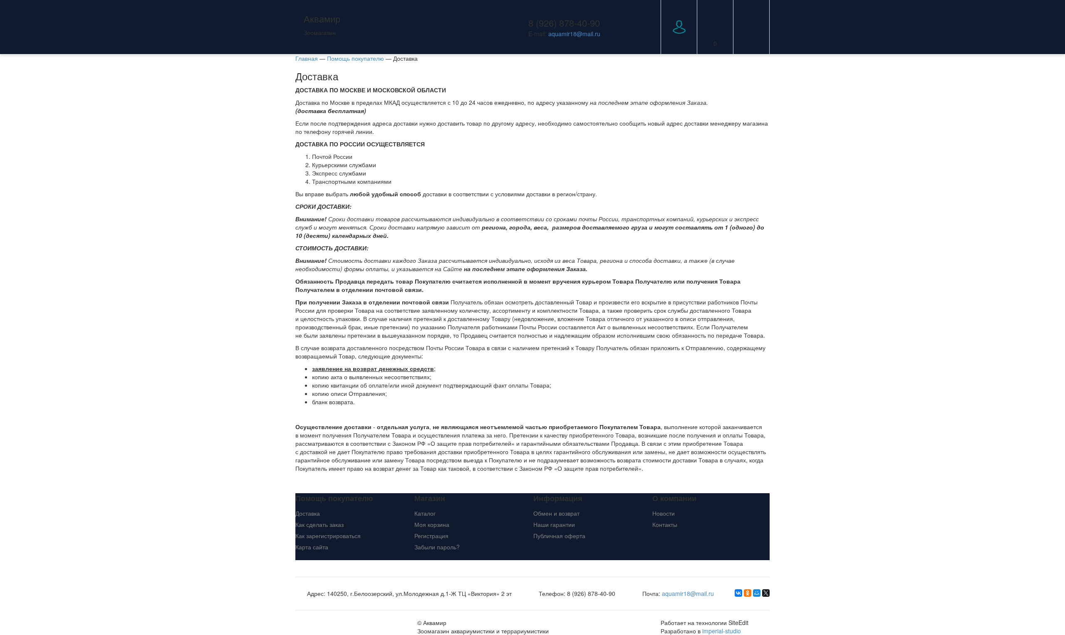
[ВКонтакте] (738, 593)
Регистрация (431, 535)
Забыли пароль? (437, 547)
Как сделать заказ (319, 524)
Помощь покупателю (334, 498)
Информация (557, 498)
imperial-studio (721, 631)
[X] (766, 593)
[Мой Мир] (756, 593)
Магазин (429, 498)
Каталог (425, 513)
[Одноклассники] (747, 593)
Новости (663, 513)
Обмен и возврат (556, 513)
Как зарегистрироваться (328, 535)
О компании (674, 498)
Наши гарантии (554, 524)
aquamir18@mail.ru (574, 34)
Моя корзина (431, 524)
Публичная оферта (559, 535)
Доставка (307, 513)
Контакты (664, 524)
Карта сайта (311, 547)
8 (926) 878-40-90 (564, 22)
